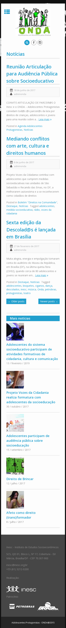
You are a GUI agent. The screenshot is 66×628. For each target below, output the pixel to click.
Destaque (11, 206)
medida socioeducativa (19, 209)
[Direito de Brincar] (33, 466)
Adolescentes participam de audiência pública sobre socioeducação (27, 440)
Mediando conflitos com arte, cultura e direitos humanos (27, 145)
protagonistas (14, 293)
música (32, 289)
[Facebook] (33, 42)
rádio (37, 209)
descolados (12, 289)
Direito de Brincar (19, 479)
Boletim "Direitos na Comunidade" (37, 202)
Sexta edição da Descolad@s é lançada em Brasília (31, 229)
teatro (27, 293)
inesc (24, 289)
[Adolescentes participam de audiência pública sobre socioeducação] (33, 423)
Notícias (28, 129)
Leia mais (44, 119)
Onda (40, 289)
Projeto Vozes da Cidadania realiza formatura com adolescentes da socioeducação (30, 397)
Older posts (16, 301)
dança (48, 285)
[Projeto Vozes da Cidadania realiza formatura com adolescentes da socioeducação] (33, 379)
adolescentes (46, 206)
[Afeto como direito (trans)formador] (33, 500)
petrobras (50, 289)
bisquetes (28, 285)
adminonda (20, 94)
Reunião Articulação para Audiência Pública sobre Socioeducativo (32, 73)
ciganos (39, 285)
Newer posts (49, 301)
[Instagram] (40, 42)
